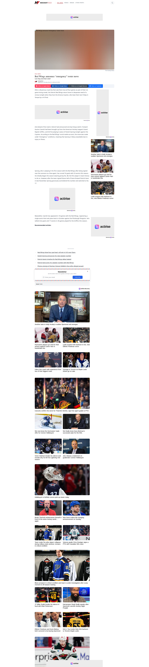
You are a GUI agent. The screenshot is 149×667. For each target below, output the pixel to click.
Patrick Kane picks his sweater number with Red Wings (56, 263)
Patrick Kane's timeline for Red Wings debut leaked (54, 259)
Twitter (41, 284)
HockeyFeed (40, 81)
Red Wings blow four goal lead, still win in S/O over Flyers (56, 252)
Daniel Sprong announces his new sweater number (54, 256)
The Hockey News (109, 70)
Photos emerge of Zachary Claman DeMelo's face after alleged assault (61, 266)
